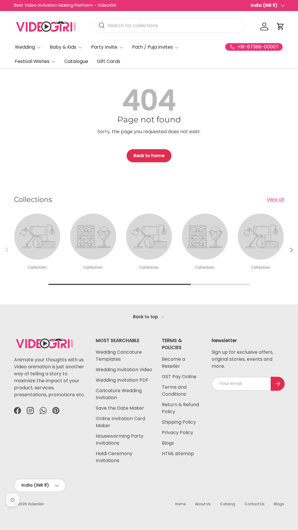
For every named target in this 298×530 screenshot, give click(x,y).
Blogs (168, 443)
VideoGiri (36, 503)
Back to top (146, 317)
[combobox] (168, 25)
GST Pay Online (179, 376)
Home (180, 503)
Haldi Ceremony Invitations (114, 457)
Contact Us (254, 503)
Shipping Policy (179, 422)
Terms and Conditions (174, 390)
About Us (203, 503)
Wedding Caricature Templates (119, 355)
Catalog (227, 503)
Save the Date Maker (120, 408)
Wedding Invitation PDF (122, 380)
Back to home (149, 156)
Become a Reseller (173, 362)
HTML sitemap (178, 453)
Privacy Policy (177, 432)
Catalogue (76, 61)
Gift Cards (108, 61)
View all (275, 199)
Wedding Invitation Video (124, 369)
